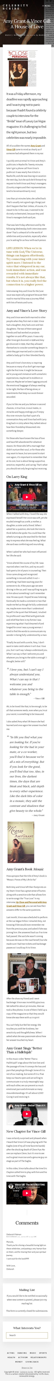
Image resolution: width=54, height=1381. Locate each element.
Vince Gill (10, 149)
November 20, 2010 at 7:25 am (21, 1237)
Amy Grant (36, 146)
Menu (48, 6)
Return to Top (27, 1368)
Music (8, 35)
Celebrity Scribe (16, 7)
